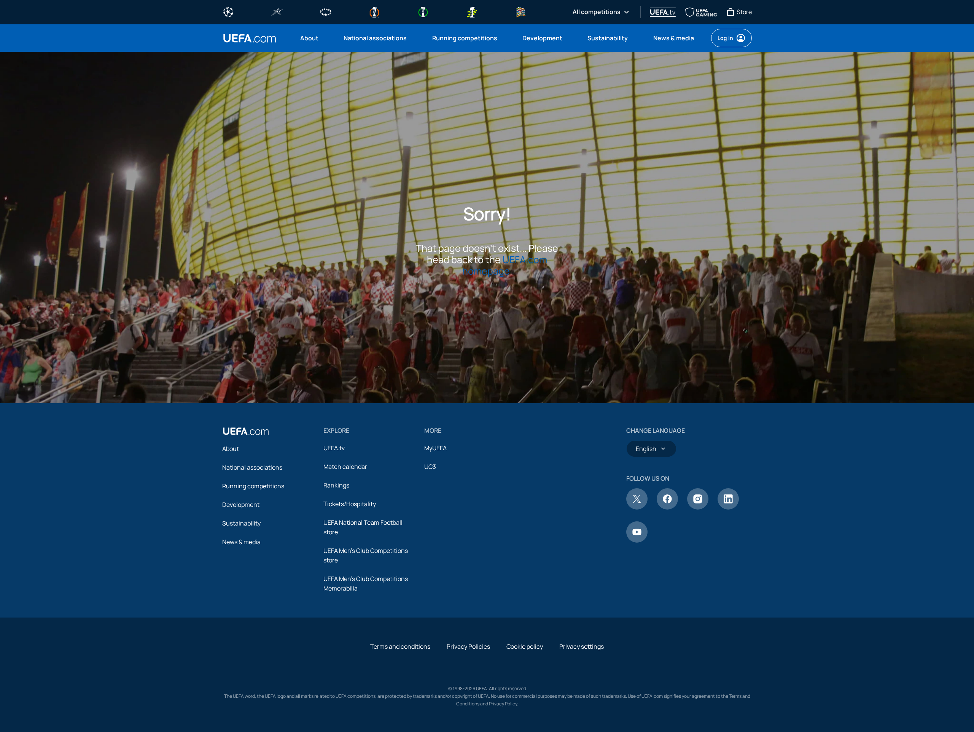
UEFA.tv (334, 448)
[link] (309, 38)
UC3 (430, 466)
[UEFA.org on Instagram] (697, 507)
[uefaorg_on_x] (637, 507)
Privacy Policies (468, 646)
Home (249, 38)
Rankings (336, 485)
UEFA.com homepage (504, 265)
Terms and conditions (400, 646)
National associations (252, 467)
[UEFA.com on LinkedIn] (728, 507)
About (230, 449)
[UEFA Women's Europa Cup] (472, 11)
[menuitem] (312, 38)
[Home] (245, 431)
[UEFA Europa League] (374, 11)
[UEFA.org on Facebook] (667, 507)
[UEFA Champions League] (228, 11)
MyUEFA (435, 448)
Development (240, 504)
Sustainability (241, 523)
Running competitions (253, 486)
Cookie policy (524, 646)
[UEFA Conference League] (423, 11)
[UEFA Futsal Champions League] (277, 11)
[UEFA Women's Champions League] (326, 11)
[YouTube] (637, 540)
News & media (241, 542)
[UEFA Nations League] (520, 11)
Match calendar (345, 466)
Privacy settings (581, 646)
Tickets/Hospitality (349, 504)
